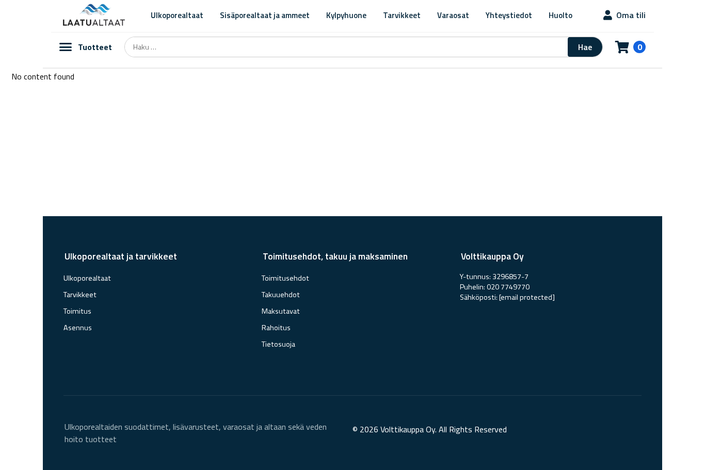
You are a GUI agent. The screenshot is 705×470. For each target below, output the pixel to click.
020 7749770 (508, 287)
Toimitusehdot (285, 278)
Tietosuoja (278, 344)
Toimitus (77, 311)
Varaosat (453, 15)
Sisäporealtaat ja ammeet (265, 15)
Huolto (560, 15)
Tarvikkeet (402, 15)
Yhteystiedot (509, 15)
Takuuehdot (281, 294)
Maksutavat (281, 311)
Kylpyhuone (346, 15)
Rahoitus (276, 327)
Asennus (77, 327)
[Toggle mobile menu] (65, 47)
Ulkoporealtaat (177, 15)
